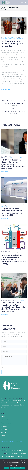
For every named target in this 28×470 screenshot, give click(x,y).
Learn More (5, 171)
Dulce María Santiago (8, 37)
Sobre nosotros (6, 423)
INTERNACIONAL (11, 38)
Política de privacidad (19, 467)
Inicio (3, 416)
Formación (4, 429)
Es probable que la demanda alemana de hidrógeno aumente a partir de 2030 (11, 212)
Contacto (4, 432)
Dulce (16, 300)
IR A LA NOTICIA (6, 89)
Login (3, 435)
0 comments (20, 38)
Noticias (4, 426)
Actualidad (4, 38)
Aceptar (6, 467)
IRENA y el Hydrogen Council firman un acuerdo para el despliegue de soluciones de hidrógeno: (13, 164)
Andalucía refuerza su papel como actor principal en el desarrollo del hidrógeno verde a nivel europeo (13, 307)
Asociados (4, 420)
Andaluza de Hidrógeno (10, 252)
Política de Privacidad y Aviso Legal (11, 441)
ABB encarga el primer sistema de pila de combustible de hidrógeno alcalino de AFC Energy (13, 259)
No (11, 467)
